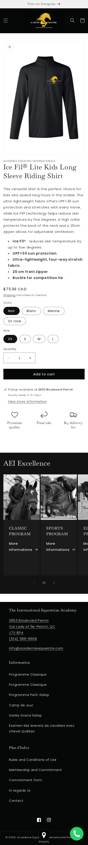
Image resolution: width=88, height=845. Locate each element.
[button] (6, 21)
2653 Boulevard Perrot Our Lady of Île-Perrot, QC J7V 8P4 (32, 626)
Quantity (9, 349)
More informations (20, 546)
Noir (11, 311)
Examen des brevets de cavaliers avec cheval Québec (42, 728)
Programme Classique (27, 674)
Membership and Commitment (35, 770)
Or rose (14, 321)
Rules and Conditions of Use (32, 759)
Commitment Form (25, 780)
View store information (27, 401)
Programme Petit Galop (29, 695)
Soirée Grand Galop (25, 715)
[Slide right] (54, 583)
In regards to (20, 790)
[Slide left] (34, 583)
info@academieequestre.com (36, 648)
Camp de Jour (21, 705)
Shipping (9, 295)
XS (10, 339)
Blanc (31, 311)
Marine (54, 311)
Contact (16, 800)
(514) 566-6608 (23, 638)
